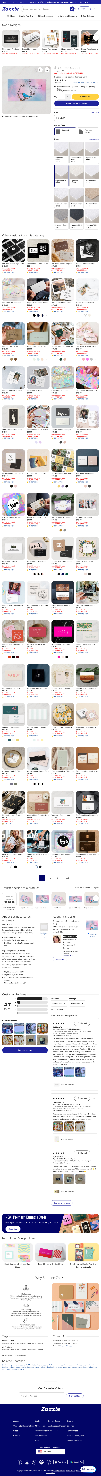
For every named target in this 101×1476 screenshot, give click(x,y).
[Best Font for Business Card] (50, 1252)
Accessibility (50, 1473)
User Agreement (59, 1471)
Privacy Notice (70, 1471)
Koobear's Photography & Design (85, 82)
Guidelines (80, 1471)
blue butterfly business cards (39, 1365)
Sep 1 (59, 89)
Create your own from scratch (44, 935)
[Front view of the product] (26, 90)
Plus (22, 2)
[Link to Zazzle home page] (11, 8)
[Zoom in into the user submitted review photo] (7, 1028)
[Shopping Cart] (95, 9)
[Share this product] (40, 70)
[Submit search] (72, 9)
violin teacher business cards (51, 1367)
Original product (67, 1085)
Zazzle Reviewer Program (62, 1035)
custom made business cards (79, 1365)
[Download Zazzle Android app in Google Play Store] (77, 1462)
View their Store (68, 955)
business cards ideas (59, 1365)
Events (15, 2)
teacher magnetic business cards (14, 1365)
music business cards (71, 1367)
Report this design (92, 935)
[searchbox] (48, 9)
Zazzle (5, 2)
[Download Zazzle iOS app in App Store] (60, 1462)
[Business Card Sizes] (17, 1252)
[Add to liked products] (47, 70)
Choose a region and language (47, 1447)
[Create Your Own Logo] (83, 1252)
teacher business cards (30, 1367)
